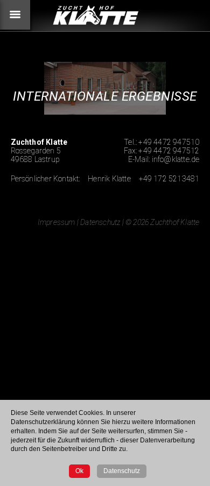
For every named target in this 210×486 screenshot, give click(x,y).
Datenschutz (100, 222)
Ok (79, 471)
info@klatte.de (176, 159)
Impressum (56, 222)
